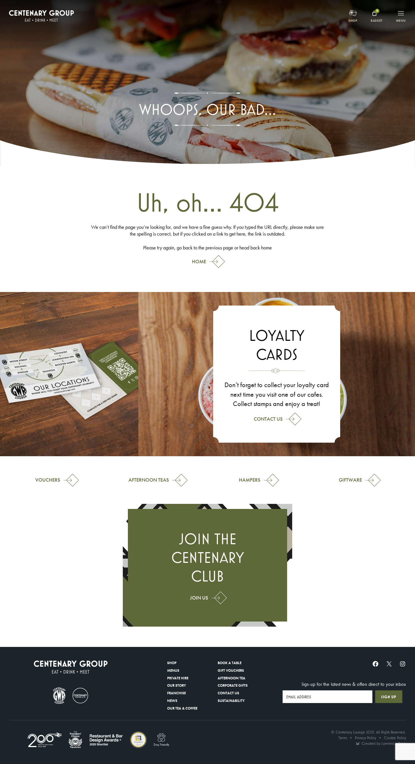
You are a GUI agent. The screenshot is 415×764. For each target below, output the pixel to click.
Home (199, 261)
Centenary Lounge (350, 732)
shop (352, 21)
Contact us (268, 419)
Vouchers (47, 480)
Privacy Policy (365, 738)
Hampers (249, 480)
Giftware (350, 480)
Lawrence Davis (393, 743)
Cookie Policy (395, 738)
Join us (199, 598)
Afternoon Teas (148, 480)
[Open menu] (400, 13)
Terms (342, 738)
